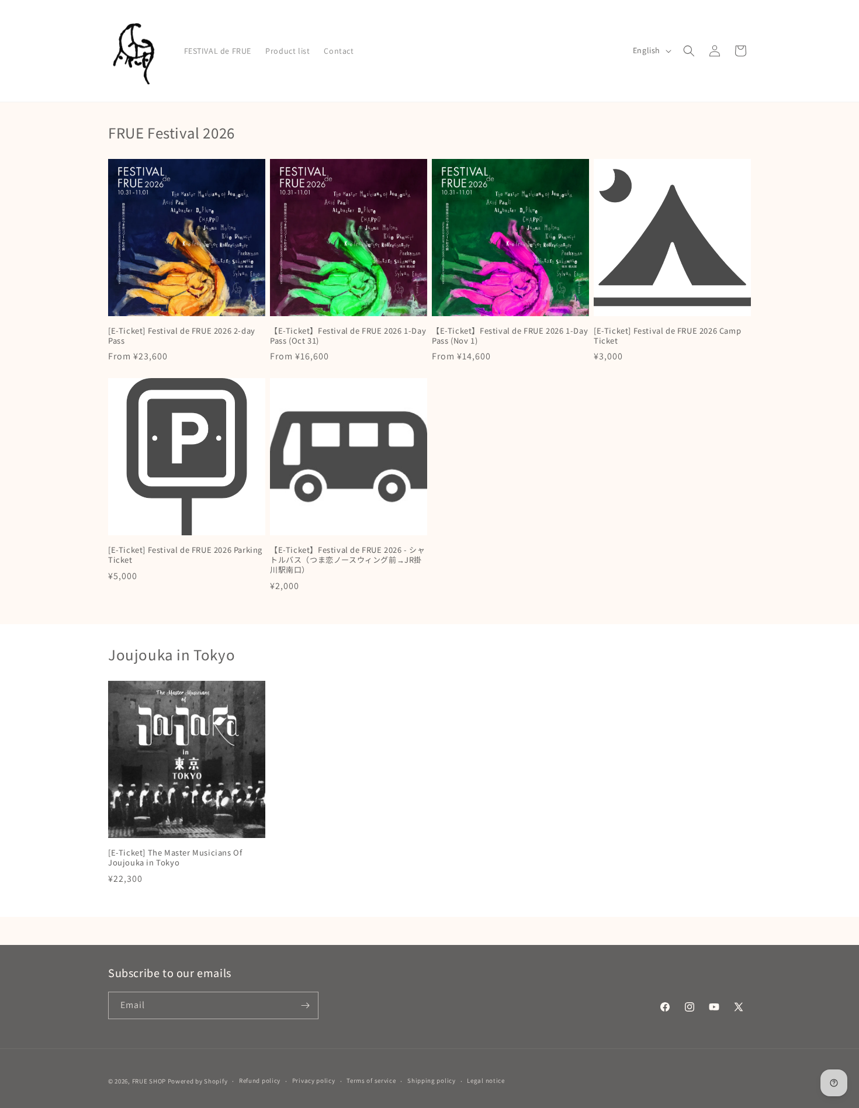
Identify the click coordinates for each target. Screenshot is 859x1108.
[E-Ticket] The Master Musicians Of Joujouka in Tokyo (175, 858)
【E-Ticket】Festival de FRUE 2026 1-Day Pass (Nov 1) (510, 336)
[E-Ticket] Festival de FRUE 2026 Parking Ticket (185, 555)
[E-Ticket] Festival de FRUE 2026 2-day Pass (181, 336)
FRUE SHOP (149, 1081)
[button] (689, 51)
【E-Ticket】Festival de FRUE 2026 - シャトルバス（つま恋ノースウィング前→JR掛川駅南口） (347, 560)
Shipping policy (431, 1080)
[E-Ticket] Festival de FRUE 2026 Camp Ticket (667, 336)
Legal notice (485, 1080)
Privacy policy (313, 1080)
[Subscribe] (305, 1005)
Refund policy (259, 1080)
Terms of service (371, 1080)
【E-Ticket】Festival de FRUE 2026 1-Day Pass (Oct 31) (348, 336)
